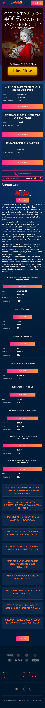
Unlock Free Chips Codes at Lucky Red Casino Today (22, 592)
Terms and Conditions (31, 677)
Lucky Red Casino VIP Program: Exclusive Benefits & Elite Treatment (22, 564)
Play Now (37, 3)
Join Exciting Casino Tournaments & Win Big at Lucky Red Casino (22, 533)
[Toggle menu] (4, 3)
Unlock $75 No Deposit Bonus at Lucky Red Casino (22, 577)
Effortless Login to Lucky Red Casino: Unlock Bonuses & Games (22, 606)
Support (5, 677)
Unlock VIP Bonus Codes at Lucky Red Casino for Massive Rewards (22, 621)
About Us (26, 672)
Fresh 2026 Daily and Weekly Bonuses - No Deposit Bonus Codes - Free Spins (22, 505)
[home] (18, 4)
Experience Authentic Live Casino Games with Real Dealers (22, 518)
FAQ (4, 672)
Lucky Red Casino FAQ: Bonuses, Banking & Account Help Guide (22, 548)
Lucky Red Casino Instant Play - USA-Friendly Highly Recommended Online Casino (22, 490)
